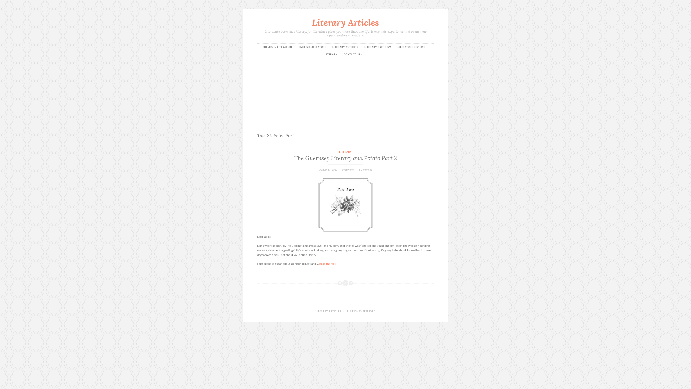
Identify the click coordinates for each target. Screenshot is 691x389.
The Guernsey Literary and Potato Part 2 (345, 158)
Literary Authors (345, 47)
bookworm (348, 169)
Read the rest (327, 263)
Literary (331, 54)
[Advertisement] (345, 94)
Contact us (352, 54)
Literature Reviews (411, 47)
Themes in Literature (278, 47)
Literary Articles (345, 22)
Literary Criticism (377, 47)
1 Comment (365, 169)
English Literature (312, 47)
